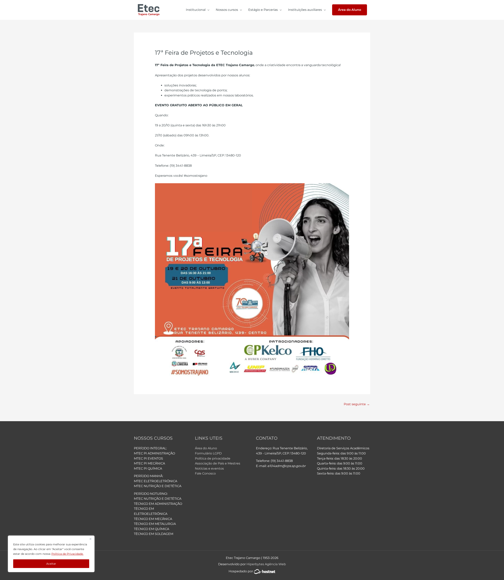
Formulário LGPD (208, 453)
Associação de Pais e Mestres (217, 463)
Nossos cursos (227, 10)
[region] (51, 554)
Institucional (196, 10)
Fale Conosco (205, 473)
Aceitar (51, 563)
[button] (349, 9)
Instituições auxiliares (305, 10)
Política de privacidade (212, 458)
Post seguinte (357, 404)
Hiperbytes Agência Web (266, 564)
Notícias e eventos (209, 468)
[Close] (90, 539)
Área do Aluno (206, 448)
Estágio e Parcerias (263, 10)
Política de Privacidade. (67, 554)
